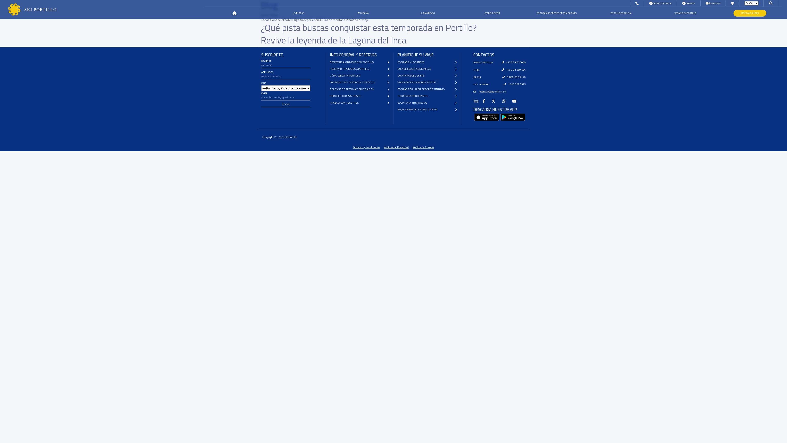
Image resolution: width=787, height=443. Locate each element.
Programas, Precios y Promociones (557, 13)
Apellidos (267, 72)
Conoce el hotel (281, 20)
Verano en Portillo (685, 13)
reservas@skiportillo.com (492, 92)
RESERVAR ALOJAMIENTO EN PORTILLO (352, 62)
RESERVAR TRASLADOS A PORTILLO (350, 69)
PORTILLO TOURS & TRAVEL (345, 96)
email (264, 93)
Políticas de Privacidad (396, 147)
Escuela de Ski (492, 13)
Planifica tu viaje (357, 20)
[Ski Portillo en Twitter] (495, 101)
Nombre (266, 61)
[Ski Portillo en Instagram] (505, 101)
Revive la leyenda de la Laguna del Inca (333, 40)
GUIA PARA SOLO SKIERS (411, 76)
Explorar (299, 13)
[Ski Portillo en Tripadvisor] (478, 101)
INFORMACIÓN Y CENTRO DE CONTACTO (352, 82)
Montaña (363, 13)
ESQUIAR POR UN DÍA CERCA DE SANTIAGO (421, 89)
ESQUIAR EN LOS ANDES (411, 62)
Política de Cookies (423, 147)
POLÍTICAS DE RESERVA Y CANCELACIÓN (352, 89)
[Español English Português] (751, 3)
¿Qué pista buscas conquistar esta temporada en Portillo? (369, 27)
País (263, 83)
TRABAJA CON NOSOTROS (344, 103)
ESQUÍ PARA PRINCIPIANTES (413, 96)
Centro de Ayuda (662, 3)
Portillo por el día (621, 13)
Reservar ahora (750, 13)
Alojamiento (428, 13)
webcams (715, 3)
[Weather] (732, 3)
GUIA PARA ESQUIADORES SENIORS (417, 82)
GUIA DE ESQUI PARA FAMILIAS (414, 69)
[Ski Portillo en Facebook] (485, 101)
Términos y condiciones (366, 147)
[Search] (771, 3)
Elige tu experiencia (306, 20)
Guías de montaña (333, 20)
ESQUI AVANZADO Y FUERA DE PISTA (417, 109)
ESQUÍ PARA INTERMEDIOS (412, 103)
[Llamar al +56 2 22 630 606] (637, 3)
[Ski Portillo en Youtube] (516, 101)
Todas (265, 20)
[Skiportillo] (29, 9)
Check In (690, 3)
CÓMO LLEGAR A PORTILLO (345, 76)
